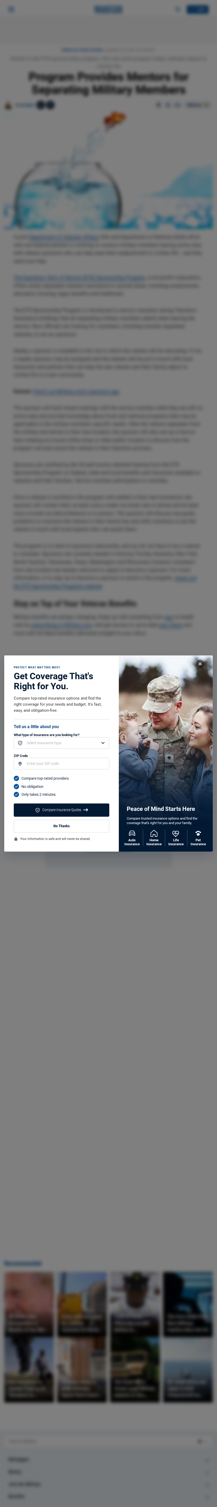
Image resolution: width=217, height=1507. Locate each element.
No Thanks (61, 826)
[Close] (200, 664)
